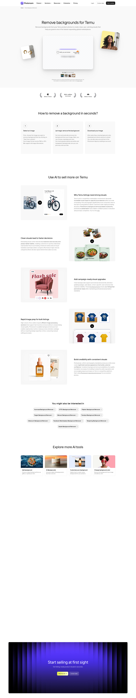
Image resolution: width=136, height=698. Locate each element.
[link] (45, 409)
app (98, 210)
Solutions (47, 3)
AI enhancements (94, 287)
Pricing (75, 3)
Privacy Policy (79, 80)
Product (39, 3)
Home (22, 7)
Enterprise (67, 3)
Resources (57, 3)
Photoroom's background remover (91, 373)
